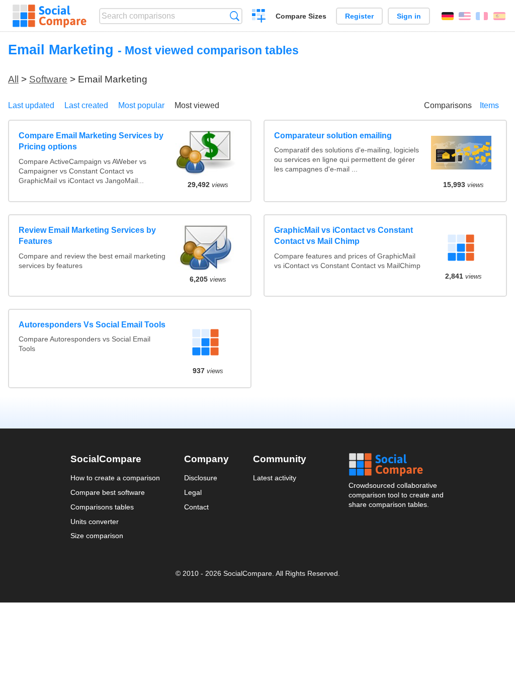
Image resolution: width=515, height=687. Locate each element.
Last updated (31, 105)
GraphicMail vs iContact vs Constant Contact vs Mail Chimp (343, 235)
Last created (86, 105)
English (465, 16)
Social (397, 465)
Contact (196, 507)
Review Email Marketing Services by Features (87, 235)
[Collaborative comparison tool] (49, 16)
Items (489, 105)
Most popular (141, 105)
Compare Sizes (301, 16)
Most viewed (197, 105)
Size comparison (96, 536)
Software (48, 79)
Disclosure (200, 478)
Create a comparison (259, 17)
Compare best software (107, 492)
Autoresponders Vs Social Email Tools (92, 324)
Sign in (409, 16)
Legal (193, 492)
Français (482, 16)
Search (234, 16)
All (13, 79)
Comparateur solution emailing (333, 135)
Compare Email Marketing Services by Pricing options (91, 141)
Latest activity (274, 478)
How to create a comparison (115, 478)
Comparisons (448, 105)
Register (359, 16)
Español (499, 16)
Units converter (94, 522)
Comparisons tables (102, 507)
